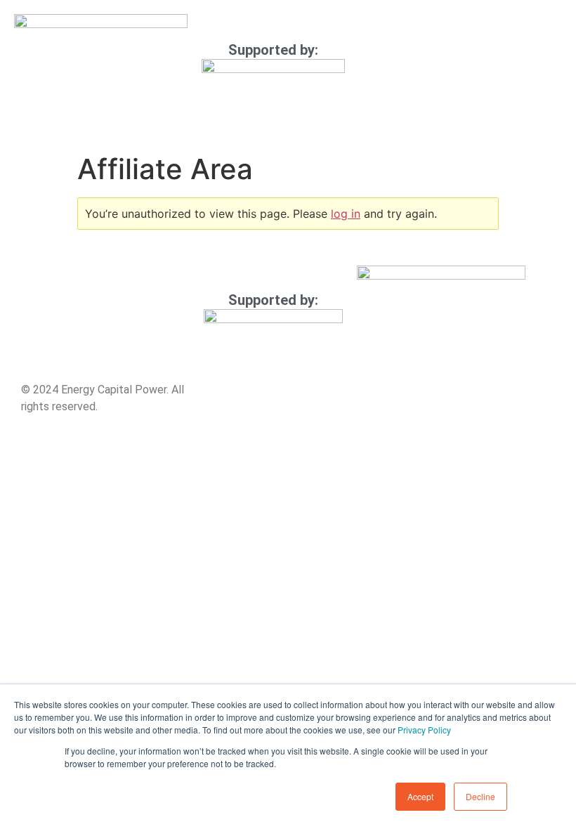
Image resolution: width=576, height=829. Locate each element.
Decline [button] (480, 796)
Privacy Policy (424, 730)
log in (345, 214)
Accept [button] (420, 796)
